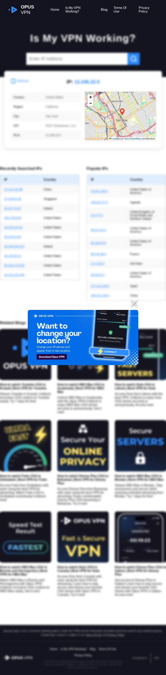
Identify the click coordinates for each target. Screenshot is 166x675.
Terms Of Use (120, 9)
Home (55, 9)
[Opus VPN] (83, 337)
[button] (122, 112)
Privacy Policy (144, 9)
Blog (104, 9)
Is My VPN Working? (73, 9)
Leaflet (116, 138)
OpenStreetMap (132, 138)
